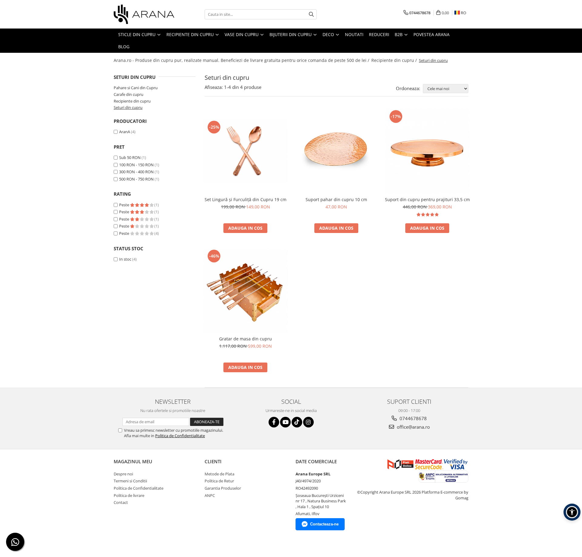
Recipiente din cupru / (394, 60)
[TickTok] (297, 422)
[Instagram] (308, 422)
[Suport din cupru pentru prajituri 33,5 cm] (427, 151)
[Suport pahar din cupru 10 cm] (336, 151)
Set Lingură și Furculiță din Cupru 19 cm (245, 199)
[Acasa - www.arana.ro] (144, 14)
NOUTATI (354, 34)
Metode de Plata (219, 474)
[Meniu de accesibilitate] (572, 512)
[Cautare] (311, 14)
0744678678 (412, 418)
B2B (399, 34)
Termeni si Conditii (130, 481)
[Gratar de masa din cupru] (245, 290)
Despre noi (123, 474)
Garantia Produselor (223, 488)
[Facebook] (274, 422)
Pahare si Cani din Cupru (136, 87)
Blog (123, 46)
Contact (121, 502)
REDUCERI (379, 34)
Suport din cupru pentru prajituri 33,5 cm (427, 199)
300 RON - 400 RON (136, 171)
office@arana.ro (413, 427)
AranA (124, 131)
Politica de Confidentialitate (180, 435)
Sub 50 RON (130, 157)
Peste (124, 205)
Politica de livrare (129, 495)
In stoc (125, 259)
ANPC (210, 495)
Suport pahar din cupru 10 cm (336, 199)
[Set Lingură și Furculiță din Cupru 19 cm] (245, 151)
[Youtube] (285, 422)
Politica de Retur (219, 481)
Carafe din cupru (128, 94)
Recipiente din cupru (132, 101)
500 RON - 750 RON (136, 179)
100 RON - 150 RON (136, 164)
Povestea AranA (431, 34)
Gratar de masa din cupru (245, 339)
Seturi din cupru (128, 107)
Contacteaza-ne (324, 524)
